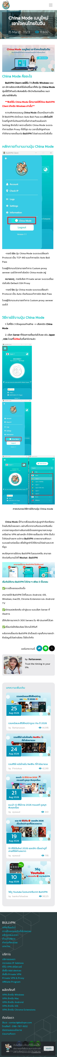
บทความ (6, 946)
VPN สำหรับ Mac (10, 998)
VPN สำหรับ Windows (13, 994)
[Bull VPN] (6, 5)
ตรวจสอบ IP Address (13, 963)
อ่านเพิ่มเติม (36, 1052)
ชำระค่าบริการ (8, 938)
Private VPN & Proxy (13, 978)
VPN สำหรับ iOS (10, 1006)
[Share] (39, 648)
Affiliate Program (11, 981)
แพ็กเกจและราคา (10, 935)
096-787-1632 (20, 1026)
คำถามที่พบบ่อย (10, 942)
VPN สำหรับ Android (13, 1002)
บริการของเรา (8, 959)
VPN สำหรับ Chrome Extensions (18, 1009)
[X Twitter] (52, 648)
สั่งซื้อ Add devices (11, 970)
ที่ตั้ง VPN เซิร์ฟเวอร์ (12, 966)
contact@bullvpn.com (20, 1022)
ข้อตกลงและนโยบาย (12, 1030)
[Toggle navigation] (51, 5)
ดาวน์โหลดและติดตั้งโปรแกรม (16, 931)
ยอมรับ (49, 1048)
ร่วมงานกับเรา (8, 1033)
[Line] (46, 648)
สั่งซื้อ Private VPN (11, 974)
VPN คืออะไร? (8, 927)
